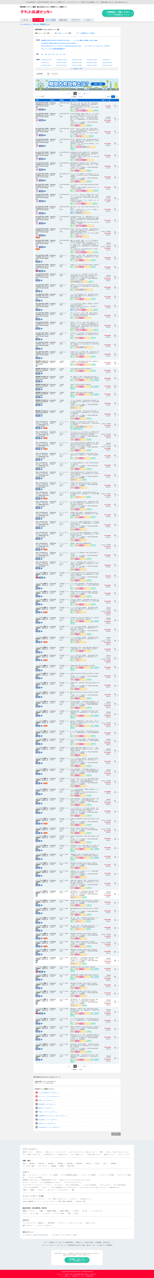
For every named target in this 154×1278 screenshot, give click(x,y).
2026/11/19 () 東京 (61, 65)
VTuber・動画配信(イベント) (31, 1201)
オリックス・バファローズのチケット (49, 1096)
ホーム (26, 20)
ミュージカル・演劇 (28, 1166)
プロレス (40, 1190)
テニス (48, 1185)
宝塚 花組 (32, 1163)
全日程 (37, 59)
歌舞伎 (62, 1166)
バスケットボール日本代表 (30, 1187)
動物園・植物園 (51, 1211)
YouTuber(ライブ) (49, 1154)
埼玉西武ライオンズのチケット (47, 1104)
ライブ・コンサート (30, 1149)
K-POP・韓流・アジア (93, 1154)
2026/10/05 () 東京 (92, 62)
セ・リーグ (32, 1175)
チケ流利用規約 (68, 1242)
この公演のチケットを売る (86, 33)
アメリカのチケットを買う (30, 1235)
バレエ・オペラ (42, 1166)
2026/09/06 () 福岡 (92, 59)
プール (24, 1213)
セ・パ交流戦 (53, 1175)
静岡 (50, 54)
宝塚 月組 (41, 1163)
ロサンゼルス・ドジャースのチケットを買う (64, 1235)
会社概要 (98, 1242)
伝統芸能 (53, 1166)
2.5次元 (97, 1163)
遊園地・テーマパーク (29, 1211)
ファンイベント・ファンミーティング (33, 1199)
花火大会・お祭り (81, 1201)
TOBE (101, 1152)
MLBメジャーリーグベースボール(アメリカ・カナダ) (75, 1180)
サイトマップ (62, 1245)
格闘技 (32, 1190)
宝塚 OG (88, 1163)
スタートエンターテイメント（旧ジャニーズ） (82, 1152)
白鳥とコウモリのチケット (46, 1100)
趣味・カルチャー (28, 1225)
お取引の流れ (89, 1242)
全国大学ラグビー (114, 1187)
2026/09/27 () (45, 62)
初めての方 (63, 20)
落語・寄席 (71, 1166)
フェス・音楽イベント (77, 1154)
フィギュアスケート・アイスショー (33, 1185)
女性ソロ (48, 1152)
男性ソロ (39, 1152)
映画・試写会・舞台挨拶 (65, 1201)
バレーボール (58, 1185)
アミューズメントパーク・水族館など (33, 1223)
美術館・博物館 (64, 1211)
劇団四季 (113, 1163)
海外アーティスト (109, 1154)
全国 (37, 54)
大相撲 (24, 1190)
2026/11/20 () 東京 (77, 65)
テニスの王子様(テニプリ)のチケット (49, 1092)
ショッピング (46, 1213)
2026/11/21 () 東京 (92, 65)
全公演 (37, 40)
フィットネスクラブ (96, 1211)
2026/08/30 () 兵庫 (61, 59)
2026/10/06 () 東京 (107, 62)
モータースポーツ (63, 1190)
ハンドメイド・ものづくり (44, 1225)
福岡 (64, 54)
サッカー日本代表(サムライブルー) (50, 1182)
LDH (108, 1152)
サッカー (25, 1182)
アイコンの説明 (40, 96)
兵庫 (61, 54)
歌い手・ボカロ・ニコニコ (120, 1152)
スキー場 (84, 1211)
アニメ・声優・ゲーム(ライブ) (31, 1154)
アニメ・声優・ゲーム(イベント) (57, 1199)
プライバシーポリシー (49, 1245)
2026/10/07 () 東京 (46, 65)
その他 (76, 1213)
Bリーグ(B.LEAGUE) (120, 1185)
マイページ (75, 20)
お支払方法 (106, 1242)
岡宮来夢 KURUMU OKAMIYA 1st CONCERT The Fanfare (55, 40)
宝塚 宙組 (69, 1163)
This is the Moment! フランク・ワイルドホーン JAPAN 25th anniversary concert (61, 46)
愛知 (53, 54)
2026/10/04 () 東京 (77, 62)
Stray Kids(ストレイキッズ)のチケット (49, 1127)
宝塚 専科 (79, 1163)
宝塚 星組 (60, 1163)
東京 (42, 54)
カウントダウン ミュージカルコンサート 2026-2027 (97, 46)
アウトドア (61, 1223)
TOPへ (117, 1134)
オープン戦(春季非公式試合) (69, 1175)
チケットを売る (51, 20)
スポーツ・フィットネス (75, 1223)
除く (117, 96)
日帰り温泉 (51, 1223)
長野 (46, 54)
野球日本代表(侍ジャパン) (48, 1180)
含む (113, 96)
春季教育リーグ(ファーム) (30, 1180)
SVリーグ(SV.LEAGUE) (72, 1185)
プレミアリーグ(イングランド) (72, 1182)
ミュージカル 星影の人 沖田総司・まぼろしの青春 (85, 40)
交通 (69, 1213)
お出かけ (26, 1220)
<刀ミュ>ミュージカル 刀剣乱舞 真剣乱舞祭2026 (53, 48)
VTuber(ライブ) (62, 1154)
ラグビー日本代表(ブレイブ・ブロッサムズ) (63, 1187)
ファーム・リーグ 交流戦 (35, 1177)
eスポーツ (73, 1199)
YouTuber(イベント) (86, 1199)
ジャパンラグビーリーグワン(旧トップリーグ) (92, 1187)
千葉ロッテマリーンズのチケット (48, 1112)
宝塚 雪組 (50, 1163)
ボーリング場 (34, 1213)
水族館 (41, 1211)
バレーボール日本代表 (89, 1185)
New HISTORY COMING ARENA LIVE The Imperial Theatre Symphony (58, 43)
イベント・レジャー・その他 (33, 1196)
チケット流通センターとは (52, 1242)
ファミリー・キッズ (48, 1201)
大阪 (57, 54)
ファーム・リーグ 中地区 (107, 1175)
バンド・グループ (60, 1152)
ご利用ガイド (79, 1242)
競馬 (73, 1190)
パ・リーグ (43, 1175)
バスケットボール (105, 1185)
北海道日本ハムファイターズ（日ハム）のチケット (53, 1115)
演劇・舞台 (27, 1161)
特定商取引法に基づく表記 (76, 1245)
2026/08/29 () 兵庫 (46, 59)
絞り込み (55, 73)
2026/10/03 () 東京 (61, 62)
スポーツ (26, 1172)
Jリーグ (34, 1182)
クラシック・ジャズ (123, 1154)
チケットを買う (38, 20)
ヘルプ (88, 20)
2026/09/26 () (106, 59)
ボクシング (50, 1190)
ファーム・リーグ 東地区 (88, 1175)
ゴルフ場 (75, 1211)
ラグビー (44, 1187)
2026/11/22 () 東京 (107, 65)
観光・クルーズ (90, 1223)
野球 (24, 1175)
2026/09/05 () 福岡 (77, 59)
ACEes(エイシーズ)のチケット (47, 1123)
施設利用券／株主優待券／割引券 (35, 1208)
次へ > (85, 93)
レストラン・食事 (59, 1213)
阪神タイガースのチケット (46, 1108)
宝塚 (24, 1163)
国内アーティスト (28, 1152)
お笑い (105, 1163)
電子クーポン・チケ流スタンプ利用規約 (99, 1245)
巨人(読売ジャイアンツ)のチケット (48, 1119)
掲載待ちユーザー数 (62, 33)
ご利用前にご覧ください (118, 13)
